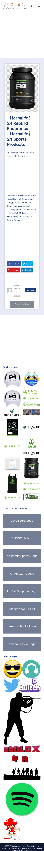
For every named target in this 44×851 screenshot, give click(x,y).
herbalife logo (21, 156)
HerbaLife (31, 414)
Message (30, 290)
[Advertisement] (22, 35)
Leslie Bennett (16, 152)
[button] (22, 304)
